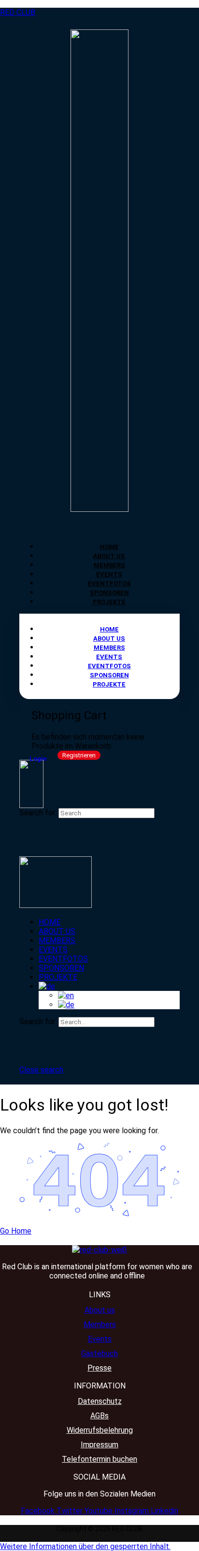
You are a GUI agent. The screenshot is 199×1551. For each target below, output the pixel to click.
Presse (99, 1368)
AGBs (99, 1415)
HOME (109, 546)
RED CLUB (17, 12)
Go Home (15, 1230)
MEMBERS (109, 565)
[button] (85, 1546)
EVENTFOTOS (109, 583)
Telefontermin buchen (99, 1459)
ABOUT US (109, 556)
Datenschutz (100, 1401)
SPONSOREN (109, 592)
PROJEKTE (109, 601)
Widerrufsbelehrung (100, 1430)
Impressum (99, 1444)
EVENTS (109, 574)
